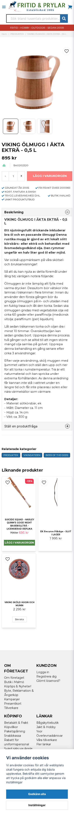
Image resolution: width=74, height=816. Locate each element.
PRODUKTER (17, 34)
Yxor (39, 731)
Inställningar (37, 805)
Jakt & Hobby (46, 727)
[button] (66, 51)
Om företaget (14, 678)
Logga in (42, 672)
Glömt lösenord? (48, 681)
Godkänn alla (37, 794)
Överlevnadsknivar (49, 736)
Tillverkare (11, 708)
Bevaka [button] (19, 619)
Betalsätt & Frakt (16, 723)
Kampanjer (12, 699)
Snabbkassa (12, 736)
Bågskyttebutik (47, 723)
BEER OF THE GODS (57, 455)
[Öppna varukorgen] (70, 7)
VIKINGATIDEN (32, 455)
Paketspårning (14, 731)
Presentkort (12, 703)
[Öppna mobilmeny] (4, 7)
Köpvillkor (11, 727)
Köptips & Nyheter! (17, 686)
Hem (4, 34)
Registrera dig (46, 676)
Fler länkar (43, 744)
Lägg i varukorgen (19, 542)
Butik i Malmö (14, 682)
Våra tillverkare (46, 740)
